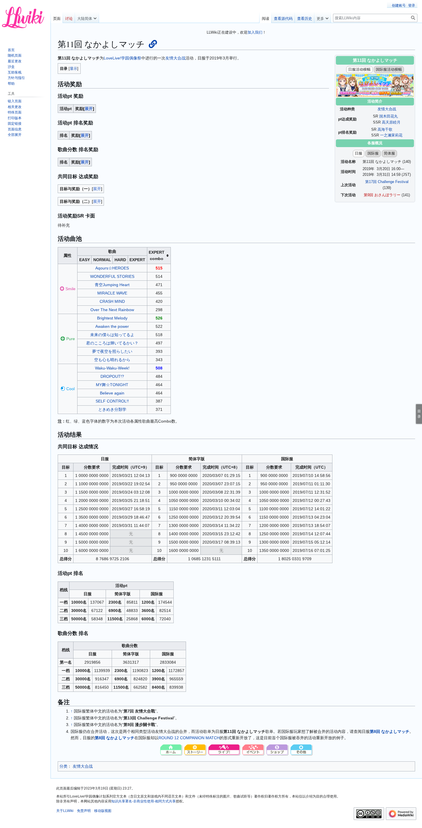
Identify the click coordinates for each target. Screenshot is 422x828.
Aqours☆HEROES (112, 268)
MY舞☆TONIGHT (112, 384)
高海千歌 (385, 129)
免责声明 (84, 811)
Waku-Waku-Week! (112, 368)
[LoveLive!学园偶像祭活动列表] (253, 750)
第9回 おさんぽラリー (382, 195)
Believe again (112, 393)
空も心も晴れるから (112, 359)
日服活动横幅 (359, 69)
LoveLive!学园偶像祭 (122, 58)
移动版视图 (102, 811)
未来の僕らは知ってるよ (112, 334)
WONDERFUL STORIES (112, 276)
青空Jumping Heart (112, 284)
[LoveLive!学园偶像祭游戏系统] (195, 750)
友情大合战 (387, 109)
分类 (63, 766)
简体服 (389, 153)
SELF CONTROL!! (112, 401)
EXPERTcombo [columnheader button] (156, 255)
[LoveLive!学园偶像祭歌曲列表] (224, 750)
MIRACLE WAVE (112, 293)
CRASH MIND (112, 301)
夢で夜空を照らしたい (112, 351)
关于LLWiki (64, 811)
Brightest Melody (112, 318)
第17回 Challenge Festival (387, 182)
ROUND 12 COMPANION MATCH (189, 737)
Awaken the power (112, 326)
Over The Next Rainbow (112, 309)
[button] (87, 17)
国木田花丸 (388, 116)
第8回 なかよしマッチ (389, 731)
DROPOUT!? (112, 376)
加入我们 (254, 32)
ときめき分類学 (112, 409)
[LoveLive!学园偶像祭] (171, 750)
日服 (358, 153)
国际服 (373, 153)
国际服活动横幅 (389, 69)
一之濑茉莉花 (391, 135)
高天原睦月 (391, 122)
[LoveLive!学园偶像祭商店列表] (277, 750)
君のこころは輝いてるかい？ (112, 343)
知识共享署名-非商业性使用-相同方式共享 (143, 801)
